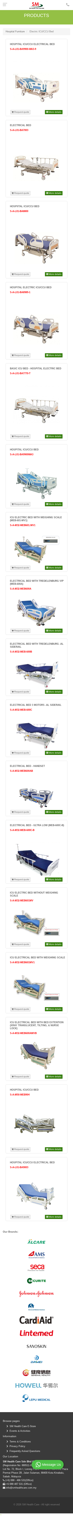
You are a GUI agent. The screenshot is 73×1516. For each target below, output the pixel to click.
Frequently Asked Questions (24, 1451)
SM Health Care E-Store (22, 1426)
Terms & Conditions (19, 1441)
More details (54, 112)
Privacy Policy (16, 1446)
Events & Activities (19, 1431)
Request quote (21, 112)
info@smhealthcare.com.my (20, 1487)
